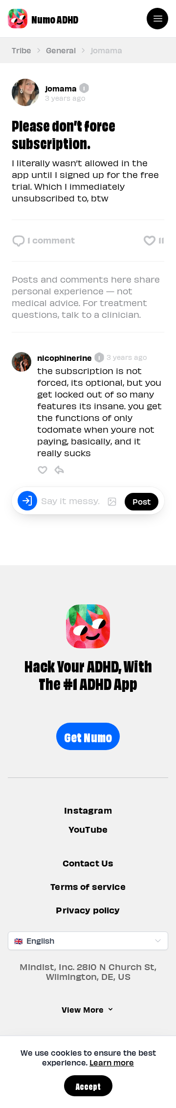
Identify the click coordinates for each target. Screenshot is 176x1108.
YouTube (88, 829)
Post (141, 501)
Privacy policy (88, 910)
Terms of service (88, 886)
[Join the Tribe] (27, 500)
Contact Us (88, 863)
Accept (88, 1086)
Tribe (21, 50)
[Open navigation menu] (157, 18)
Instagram (87, 810)
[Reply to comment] (59, 470)
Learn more (111, 1062)
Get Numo (88, 736)
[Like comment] (42, 470)
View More (83, 1009)
